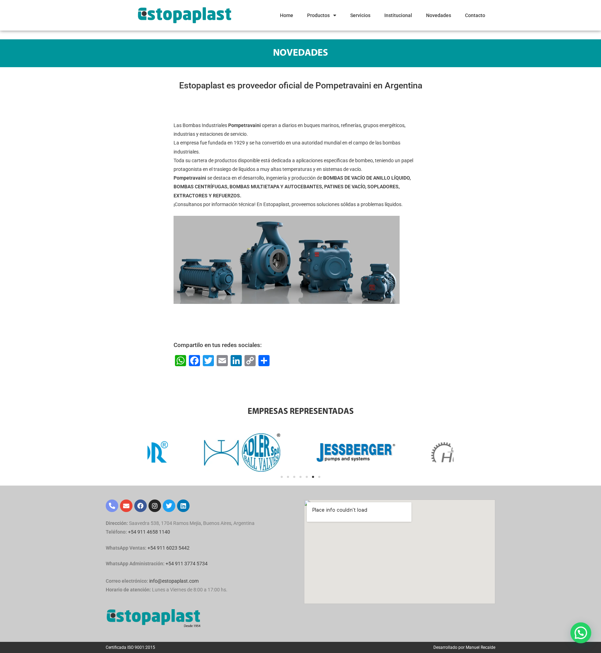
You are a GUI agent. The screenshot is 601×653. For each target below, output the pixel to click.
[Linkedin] (183, 505)
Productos (318, 15)
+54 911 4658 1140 (149, 532)
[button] (282, 477)
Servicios (360, 15)
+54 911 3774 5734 (187, 563)
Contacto (475, 15)
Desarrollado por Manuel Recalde (464, 647)
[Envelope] (126, 505)
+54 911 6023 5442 (168, 548)
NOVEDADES (300, 53)
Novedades (438, 15)
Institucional (398, 15)
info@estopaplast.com (174, 581)
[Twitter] (169, 505)
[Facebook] (140, 505)
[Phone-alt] (112, 505)
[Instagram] (155, 505)
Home (286, 15)
